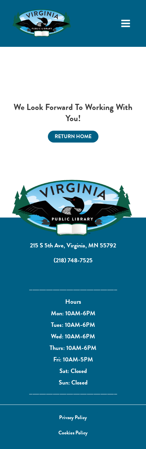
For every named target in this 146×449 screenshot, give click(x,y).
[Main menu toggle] (125, 23)
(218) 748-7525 (73, 260)
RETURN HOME (73, 136)
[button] (73, 418)
